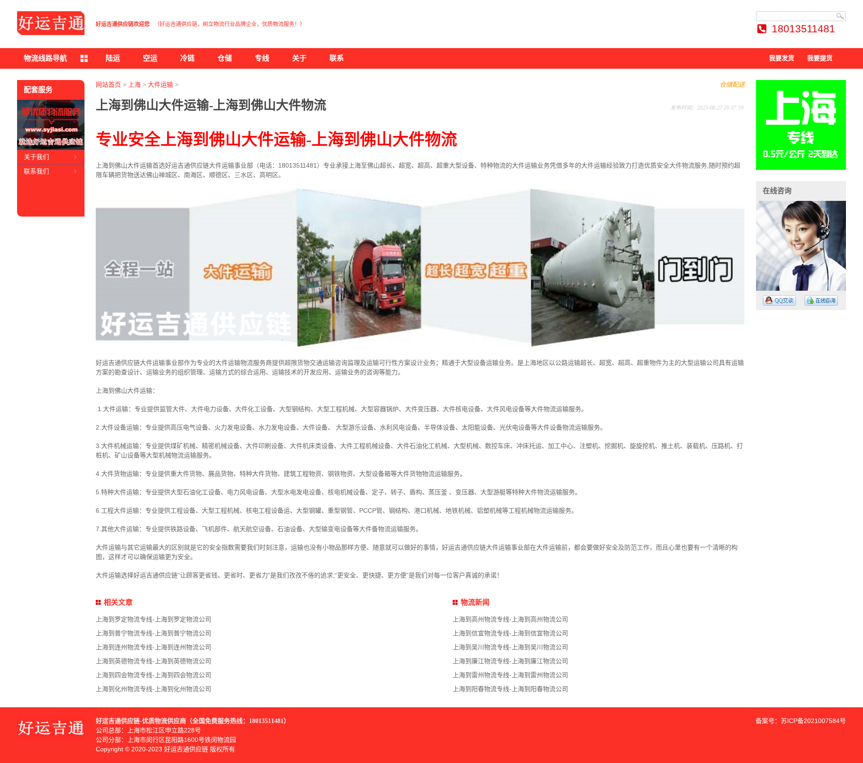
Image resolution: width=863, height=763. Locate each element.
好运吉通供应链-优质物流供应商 (141, 721)
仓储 (225, 58)
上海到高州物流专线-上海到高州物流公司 (510, 619)
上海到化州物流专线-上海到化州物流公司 (153, 688)
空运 (150, 58)
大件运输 (160, 84)
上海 (134, 84)
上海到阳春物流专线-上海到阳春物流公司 (510, 688)
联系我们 (36, 171)
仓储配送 (732, 84)
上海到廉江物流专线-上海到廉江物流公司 (510, 661)
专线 (262, 58)
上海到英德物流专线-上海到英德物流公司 (153, 661)
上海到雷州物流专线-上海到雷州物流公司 (510, 675)
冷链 (187, 58)
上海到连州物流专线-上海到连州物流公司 (153, 647)
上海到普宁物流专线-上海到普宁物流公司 (153, 633)
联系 (336, 58)
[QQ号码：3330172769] (779, 300)
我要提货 (819, 58)
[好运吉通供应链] (51, 23)
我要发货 (781, 58)
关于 (299, 58)
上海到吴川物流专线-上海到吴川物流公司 (510, 647)
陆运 (113, 58)
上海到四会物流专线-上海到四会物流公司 (153, 675)
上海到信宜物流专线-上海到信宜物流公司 (510, 633)
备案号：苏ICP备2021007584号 (801, 720)
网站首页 (108, 84)
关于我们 (36, 156)
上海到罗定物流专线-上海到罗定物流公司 (153, 619)
